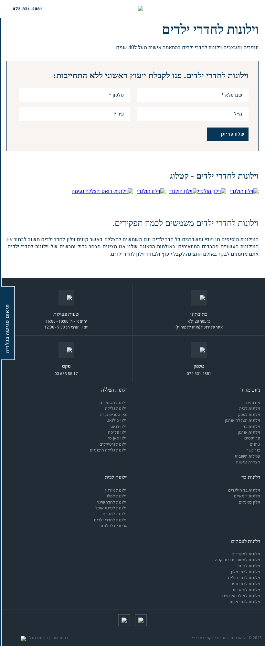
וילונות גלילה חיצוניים (109, 450)
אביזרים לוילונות (113, 526)
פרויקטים (252, 438)
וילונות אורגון (249, 432)
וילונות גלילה (116, 408)
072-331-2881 (27, 8)
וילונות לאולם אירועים (241, 596)
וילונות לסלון (116, 496)
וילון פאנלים (249, 502)
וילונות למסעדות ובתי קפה (237, 560)
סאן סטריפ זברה (114, 414)
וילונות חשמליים (114, 402)
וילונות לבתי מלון (245, 572)
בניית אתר (60, 638)
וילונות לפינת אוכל (111, 508)
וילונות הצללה (114, 390)
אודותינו (253, 402)
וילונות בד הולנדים (244, 490)
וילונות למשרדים (246, 554)
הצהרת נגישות (248, 462)
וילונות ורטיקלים (114, 444)
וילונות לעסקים (245, 541)
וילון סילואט (117, 420)
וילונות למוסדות (246, 589)
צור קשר (253, 450)
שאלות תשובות (247, 456)
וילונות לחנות (248, 566)
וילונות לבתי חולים (244, 577)
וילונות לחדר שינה (112, 502)
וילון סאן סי (118, 438)
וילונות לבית (249, 408)
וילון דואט (119, 426)
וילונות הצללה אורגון (242, 420)
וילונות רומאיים (247, 496)
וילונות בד (251, 426)
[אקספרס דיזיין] (140, 9)
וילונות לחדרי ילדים (111, 520)
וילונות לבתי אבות (244, 601)
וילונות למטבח (115, 514)
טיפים (255, 444)
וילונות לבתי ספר (245, 584)
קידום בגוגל (38, 638)
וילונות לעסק (249, 414)
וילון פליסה (118, 432)
